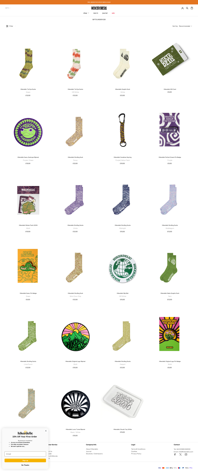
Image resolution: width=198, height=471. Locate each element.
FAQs (46, 449)
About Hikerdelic (92, 449)
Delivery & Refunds (51, 456)
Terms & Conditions (138, 449)
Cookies (134, 451)
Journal (88, 451)
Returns (47, 458)
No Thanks (25, 465)
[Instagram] (186, 454)
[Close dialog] (46, 431)
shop (85, 13)
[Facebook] (175, 454)
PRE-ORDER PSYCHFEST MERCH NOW (99, 2)
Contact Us (48, 451)
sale (113, 13)
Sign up (25, 460)
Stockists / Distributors (94, 454)
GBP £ (7, 8)
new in (95, 13)
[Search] (187, 8)
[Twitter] (180, 454)
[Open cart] (192, 8)
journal (104, 13)
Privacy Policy (136, 454)
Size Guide (47, 454)
